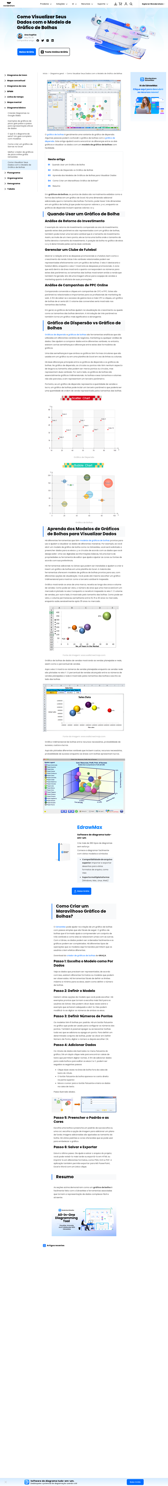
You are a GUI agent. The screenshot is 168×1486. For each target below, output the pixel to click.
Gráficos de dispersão (55, 334)
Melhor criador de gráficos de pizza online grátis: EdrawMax (20, 154)
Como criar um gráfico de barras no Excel (20, 145)
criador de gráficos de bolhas (81, 955)
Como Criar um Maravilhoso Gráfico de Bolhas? (75, 180)
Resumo (56, 186)
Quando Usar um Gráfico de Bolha (68, 164)
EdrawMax (61, 926)
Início (45, 73)
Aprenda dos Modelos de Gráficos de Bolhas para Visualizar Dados (84, 175)
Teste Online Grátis (56, 51)
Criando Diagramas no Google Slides (18, 114)
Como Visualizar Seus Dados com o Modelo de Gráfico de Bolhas (19, 165)
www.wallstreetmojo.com (93, 655)
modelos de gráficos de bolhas (95, 540)
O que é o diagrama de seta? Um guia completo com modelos (19, 136)
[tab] (19, 75)
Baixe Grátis (26, 51)
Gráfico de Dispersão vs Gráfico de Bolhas (73, 170)
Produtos (44, 3)
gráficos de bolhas (77, 334)
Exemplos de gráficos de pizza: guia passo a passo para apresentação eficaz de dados (20, 125)
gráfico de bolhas (55, 134)
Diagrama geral (57, 73)
